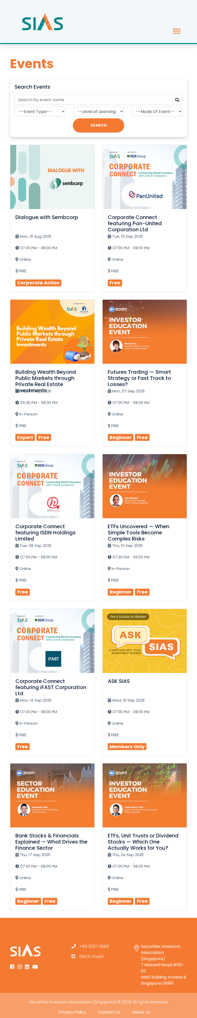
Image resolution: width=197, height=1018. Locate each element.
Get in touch (91, 956)
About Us (141, 1012)
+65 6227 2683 (94, 946)
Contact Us (109, 1012)
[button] (176, 30)
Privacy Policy (72, 1012)
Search (99, 125)
